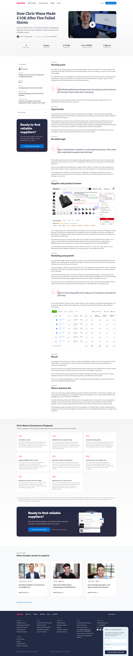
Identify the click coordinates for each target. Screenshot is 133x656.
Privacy (68, 651)
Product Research (21, 629)
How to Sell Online (81, 625)
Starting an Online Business (84, 623)
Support (54, 614)
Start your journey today (32, 146)
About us (19, 641)
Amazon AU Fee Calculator (43, 627)
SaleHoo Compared (62, 631)
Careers (52, 651)
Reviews (42, 614)
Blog (48, 614)
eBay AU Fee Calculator (43, 629)
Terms (64, 651)
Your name (107, 638)
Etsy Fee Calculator (42, 631)
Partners (59, 627)
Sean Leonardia (28, 36)
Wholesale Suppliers (22, 631)
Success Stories (43, 3)
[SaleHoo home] (21, 3)
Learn (58, 3)
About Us (28, 614)
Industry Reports (61, 623)
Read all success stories (23, 602)
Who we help (32, 3)
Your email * (107, 644)
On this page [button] (21, 112)
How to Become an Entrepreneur (85, 633)
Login (102, 3)
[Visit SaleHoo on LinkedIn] (100, 629)
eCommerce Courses (22, 627)
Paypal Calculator (41, 625)
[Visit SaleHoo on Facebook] (97, 629)
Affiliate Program (21, 643)
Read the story (23, 592)
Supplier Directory (21, 623)
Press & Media (58, 651)
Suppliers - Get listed (22, 646)
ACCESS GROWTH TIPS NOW (115, 652)
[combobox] (112, 614)
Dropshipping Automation (23, 625)
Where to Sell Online (82, 627)
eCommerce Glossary (62, 629)
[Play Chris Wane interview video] (92, 24)
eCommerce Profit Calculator (44, 623)
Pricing (52, 3)
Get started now (110, 3)
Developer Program (62, 625)
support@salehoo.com (102, 623)
